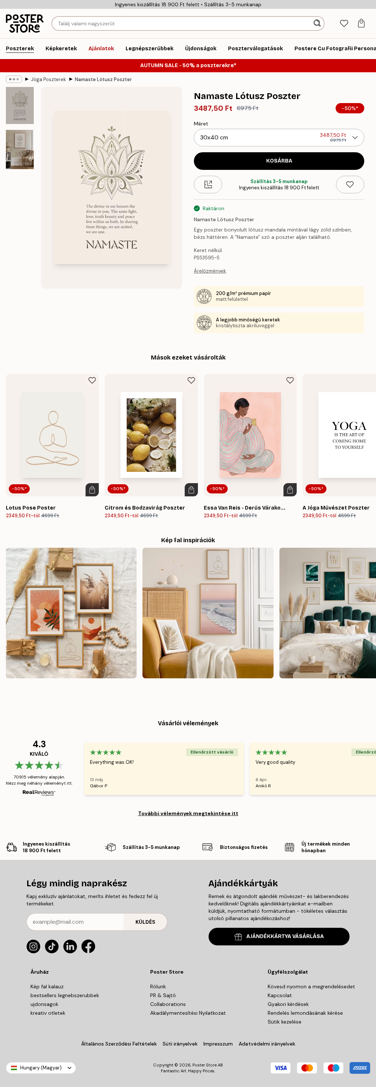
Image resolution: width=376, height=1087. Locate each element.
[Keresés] (318, 23)
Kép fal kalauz (47, 986)
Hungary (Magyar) (41, 1068)
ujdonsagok (44, 1004)
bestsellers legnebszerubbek (64, 995)
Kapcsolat (280, 995)
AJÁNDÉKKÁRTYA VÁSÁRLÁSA (285, 936)
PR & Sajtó (163, 995)
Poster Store (204, 1065)
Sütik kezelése (284, 1021)
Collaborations (168, 1004)
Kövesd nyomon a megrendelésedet (311, 986)
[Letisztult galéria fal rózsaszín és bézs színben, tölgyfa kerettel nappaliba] (207, 613)
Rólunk (158, 986)
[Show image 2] (20, 149)
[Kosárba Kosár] (92, 489)
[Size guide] (208, 184)
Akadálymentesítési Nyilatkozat (188, 1013)
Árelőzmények (210, 271)
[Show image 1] (20, 105)
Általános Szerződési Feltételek (119, 1043)
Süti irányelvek (180, 1043)
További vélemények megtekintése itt (188, 813)
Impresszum (218, 1043)
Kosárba (279, 161)
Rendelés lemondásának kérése (305, 1013)
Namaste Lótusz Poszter (103, 79)
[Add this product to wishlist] (350, 184)
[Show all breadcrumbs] (14, 79)
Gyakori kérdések (288, 1004)
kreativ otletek (47, 1013)
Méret (201, 123)
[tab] (343, 23)
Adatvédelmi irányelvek (267, 1043)
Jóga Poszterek (48, 79)
